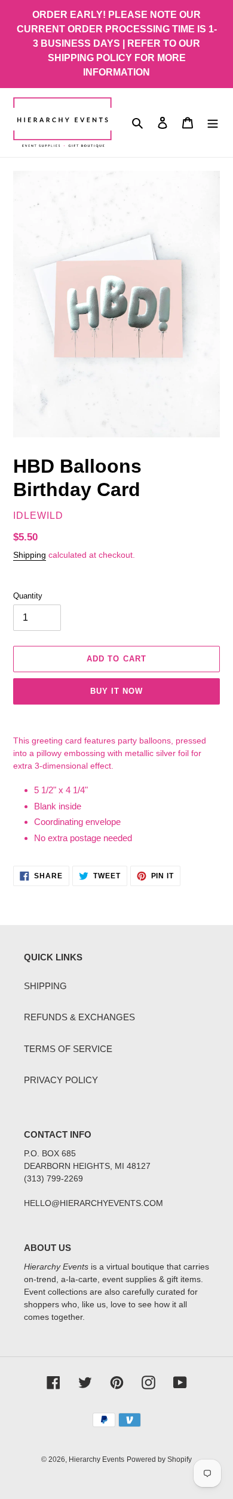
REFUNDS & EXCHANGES (79, 1017)
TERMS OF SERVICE (68, 1049)
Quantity (27, 595)
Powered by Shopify (159, 1459)
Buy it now (116, 691)
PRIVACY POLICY (61, 1080)
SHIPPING (45, 986)
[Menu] (212, 122)
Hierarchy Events (96, 1459)
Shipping (29, 555)
